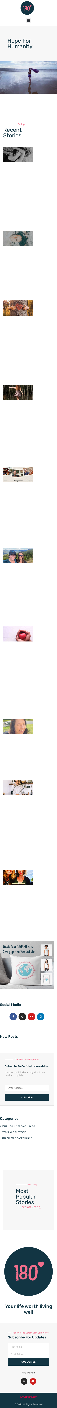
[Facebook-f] (13, 1017)
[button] (28, 20)
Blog (32, 1126)
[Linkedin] (40, 1017)
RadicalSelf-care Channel (17, 1138)
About (3, 1126)
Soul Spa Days (18, 1126)
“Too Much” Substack (13, 1132)
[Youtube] (31, 1017)
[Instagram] (22, 1017)
